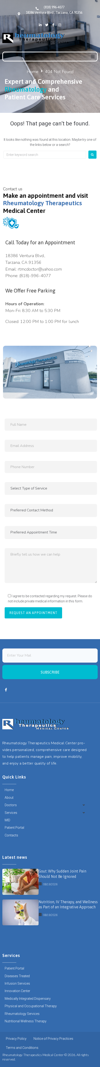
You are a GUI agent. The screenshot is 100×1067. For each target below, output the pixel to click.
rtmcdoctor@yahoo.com (40, 269)
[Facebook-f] (53, 25)
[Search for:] (44, 155)
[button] (93, 56)
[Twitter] (46, 25)
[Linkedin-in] (40, 25)
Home (32, 71)
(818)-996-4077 (35, 275)
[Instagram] (60, 25)
